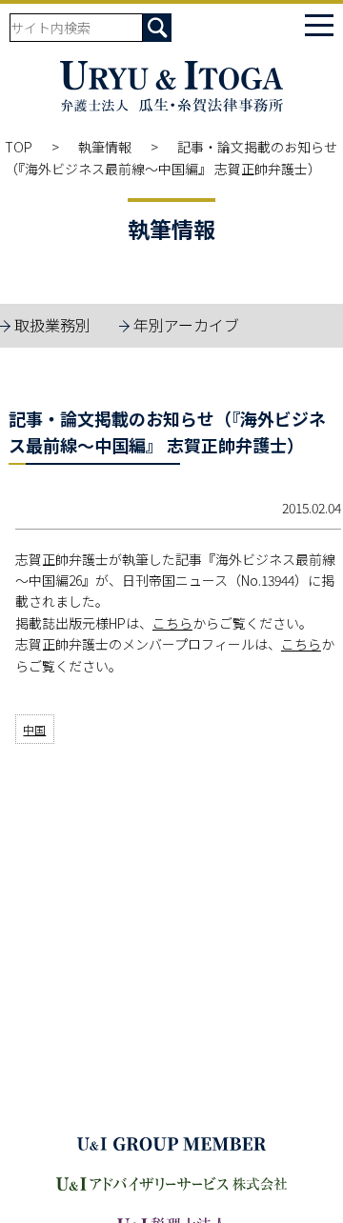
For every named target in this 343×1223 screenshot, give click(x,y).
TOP (18, 146)
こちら (172, 622)
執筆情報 (104, 146)
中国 (34, 729)
